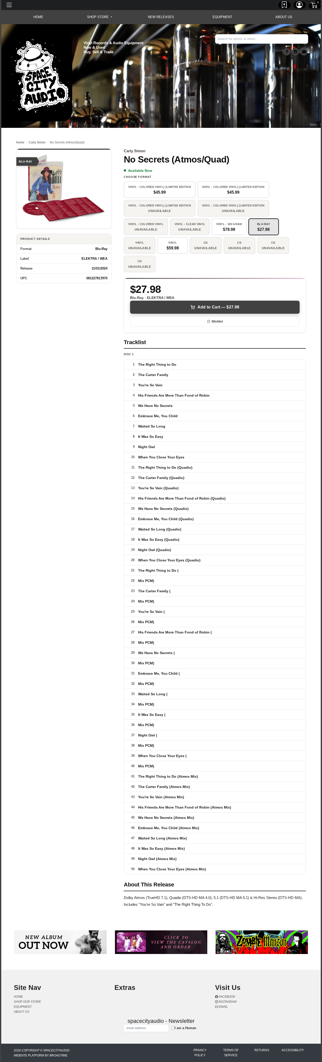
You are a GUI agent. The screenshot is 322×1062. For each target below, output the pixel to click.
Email (223, 1006)
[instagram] (295, 51)
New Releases (161, 17)
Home (20, 142)
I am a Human (185, 1028)
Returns (261, 1050)
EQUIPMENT (222, 17)
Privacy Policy (200, 1052)
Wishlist (217, 321)
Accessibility (292, 1050)
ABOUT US (283, 17)
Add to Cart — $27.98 (218, 307)
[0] (315, 6)
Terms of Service (230, 1052)
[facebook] (287, 51)
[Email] (304, 51)
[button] (99, 17)
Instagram (227, 1001)
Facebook (226, 996)
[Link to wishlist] (284, 6)
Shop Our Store (27, 1001)
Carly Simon (37, 142)
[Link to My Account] (299, 6)
